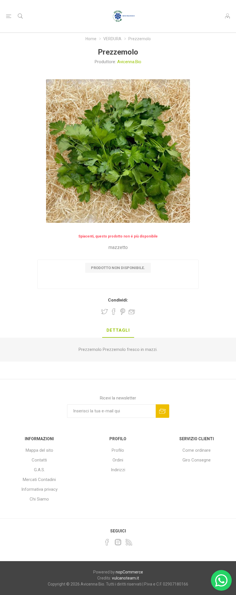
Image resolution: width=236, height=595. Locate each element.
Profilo (118, 450)
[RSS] (129, 542)
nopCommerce (129, 572)
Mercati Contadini (39, 479)
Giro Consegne (196, 460)
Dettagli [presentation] (118, 330)
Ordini (118, 460)
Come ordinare (196, 450)
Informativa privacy (39, 489)
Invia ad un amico (132, 311)
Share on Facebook (114, 311)
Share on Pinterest (123, 311)
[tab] (118, 330)
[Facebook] (107, 542)
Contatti (39, 460)
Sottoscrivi (162, 411)
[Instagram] (118, 542)
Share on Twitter (104, 311)
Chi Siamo (39, 499)
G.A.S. (39, 469)
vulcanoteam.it (125, 578)
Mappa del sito (39, 450)
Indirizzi (118, 469)
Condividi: (118, 300)
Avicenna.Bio (129, 61)
